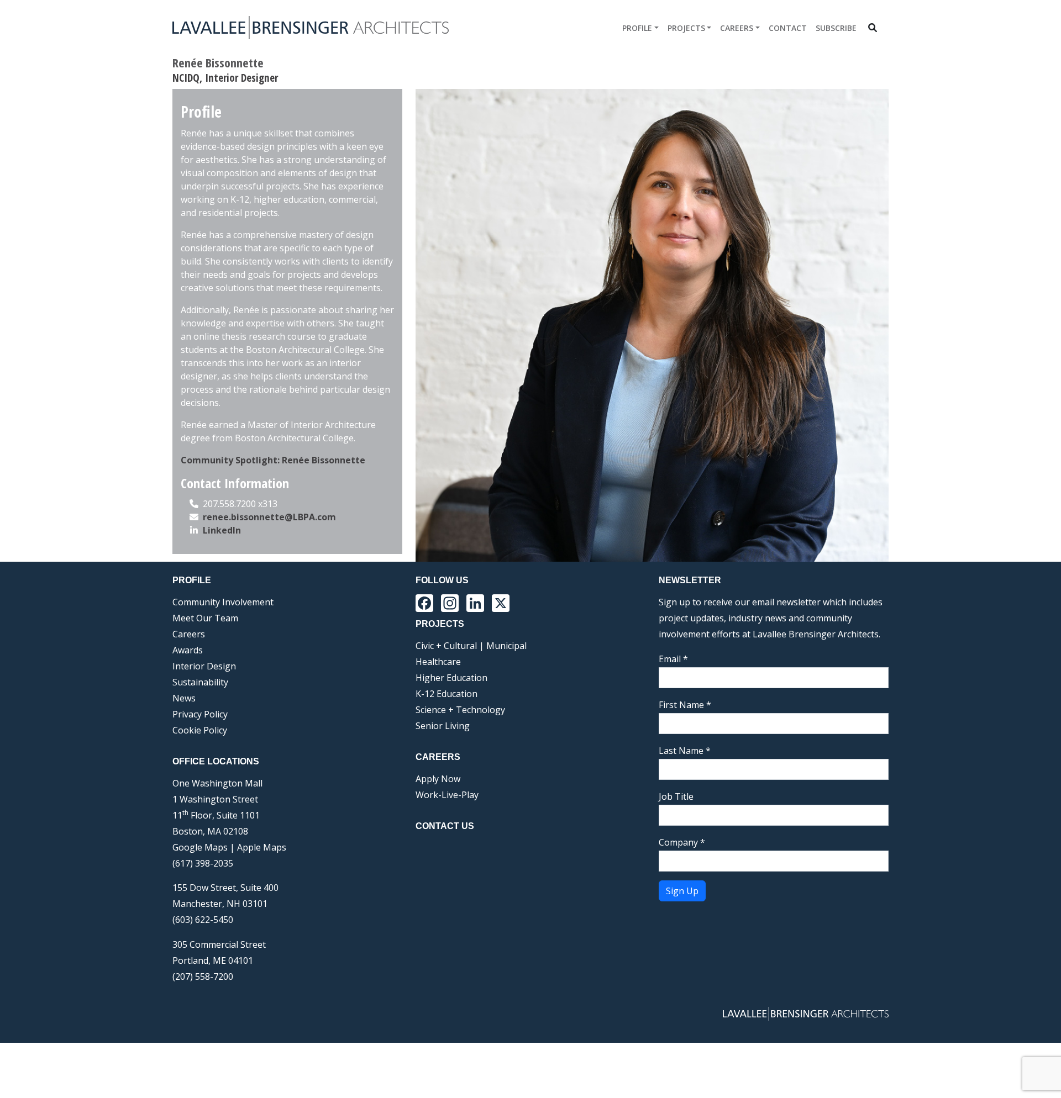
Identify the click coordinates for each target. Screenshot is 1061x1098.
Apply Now (438, 779)
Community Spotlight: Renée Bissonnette (273, 460)
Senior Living (443, 726)
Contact (788, 28)
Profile (637, 28)
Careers (736, 28)
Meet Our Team (205, 618)
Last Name (685, 751)
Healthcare (438, 662)
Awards (187, 650)
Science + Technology (460, 710)
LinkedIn (222, 530)
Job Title (676, 796)
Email (673, 659)
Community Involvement (223, 602)
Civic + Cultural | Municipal (471, 646)
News (184, 698)
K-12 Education (446, 694)
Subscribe (836, 28)
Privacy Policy (200, 714)
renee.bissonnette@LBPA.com (269, 517)
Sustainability (200, 682)
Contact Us (445, 826)
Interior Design (204, 666)
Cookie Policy (199, 730)
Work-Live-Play (447, 795)
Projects (686, 28)
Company (682, 842)
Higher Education (451, 678)
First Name (685, 705)
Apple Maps (261, 847)
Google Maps (200, 847)
